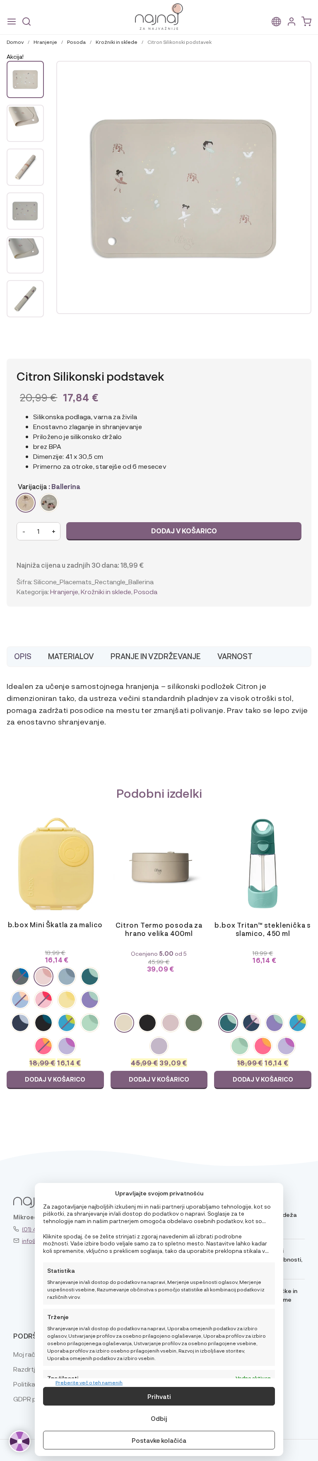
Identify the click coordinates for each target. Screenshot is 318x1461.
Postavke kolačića (159, 1440)
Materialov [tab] (71, 656)
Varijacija (32, 486)
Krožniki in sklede (116, 41)
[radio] (26, 503)
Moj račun (28, 1354)
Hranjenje (45, 41)
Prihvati (159, 1396)
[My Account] (291, 21)
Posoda (76, 41)
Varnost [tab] (235, 656)
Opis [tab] (22, 656)
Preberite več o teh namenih (89, 1382)
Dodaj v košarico (184, 530)
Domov (15, 41)
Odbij (159, 1418)
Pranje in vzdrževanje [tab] (156, 656)
